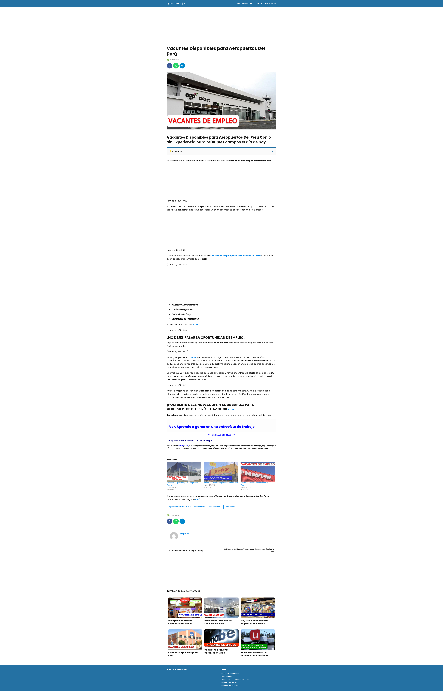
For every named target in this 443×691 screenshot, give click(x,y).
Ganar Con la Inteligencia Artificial (235, 679)
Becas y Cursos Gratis (266, 3)
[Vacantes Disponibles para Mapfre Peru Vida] (258, 472)
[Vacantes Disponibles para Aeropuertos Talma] (184, 472)
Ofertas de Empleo (244, 3)
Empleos (184, 533)
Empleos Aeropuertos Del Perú (179, 507)
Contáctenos (227, 676)
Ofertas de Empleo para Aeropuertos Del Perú (235, 255)
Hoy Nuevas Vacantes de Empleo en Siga (186, 550)
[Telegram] (182, 65)
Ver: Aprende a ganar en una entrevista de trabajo (212, 426)
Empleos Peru (199, 507)
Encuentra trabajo (215, 507)
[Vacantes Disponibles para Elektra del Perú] (221, 472)
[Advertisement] (221, 26)
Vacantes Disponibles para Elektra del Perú (221, 483)
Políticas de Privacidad (230, 685)
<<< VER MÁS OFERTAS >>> (221, 434)
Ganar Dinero (230, 507)
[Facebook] (169, 65)
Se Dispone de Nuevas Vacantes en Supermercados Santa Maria (249, 550)
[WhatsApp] (176, 65)
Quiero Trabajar (176, 3)
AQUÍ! (231, 409)
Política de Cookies (229, 682)
